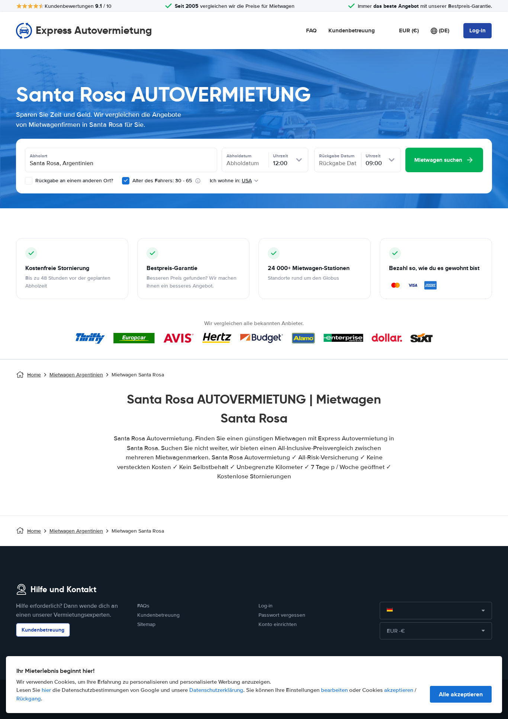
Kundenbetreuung (351, 30)
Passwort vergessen (281, 615)
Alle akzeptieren (461, 694)
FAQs (143, 606)
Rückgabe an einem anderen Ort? (73, 180)
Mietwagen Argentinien (76, 375)
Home (34, 375)
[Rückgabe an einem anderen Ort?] (28, 180)
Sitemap (146, 624)
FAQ (311, 30)
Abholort (38, 156)
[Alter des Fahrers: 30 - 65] (125, 180)
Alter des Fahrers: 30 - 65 (162, 180)
